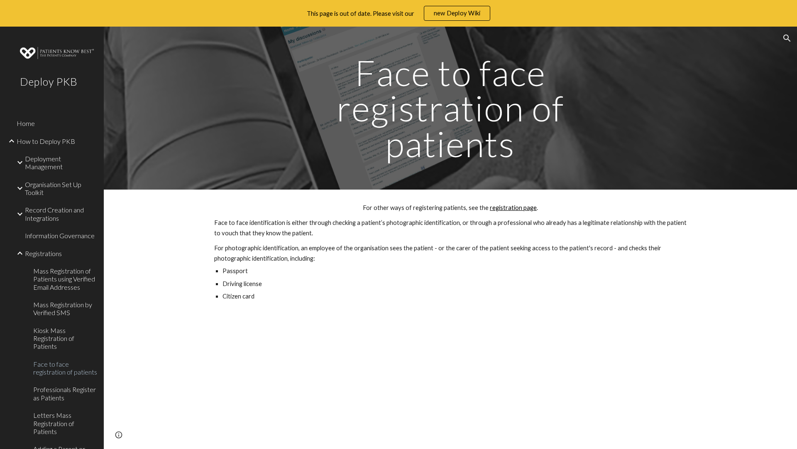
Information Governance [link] (60, 235)
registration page (513, 207)
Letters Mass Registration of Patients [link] (53, 423)
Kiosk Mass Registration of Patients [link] (53, 338)
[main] (450, 108)
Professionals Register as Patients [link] (64, 393)
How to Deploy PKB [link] (46, 141)
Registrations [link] (43, 253)
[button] (787, 38)
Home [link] (26, 123)
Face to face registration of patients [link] (65, 368)
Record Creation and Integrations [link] (54, 214)
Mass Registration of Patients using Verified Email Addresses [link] (64, 279)
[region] (398, 13)
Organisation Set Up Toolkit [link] (53, 188)
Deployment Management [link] (44, 162)
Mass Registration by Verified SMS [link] (62, 308)
